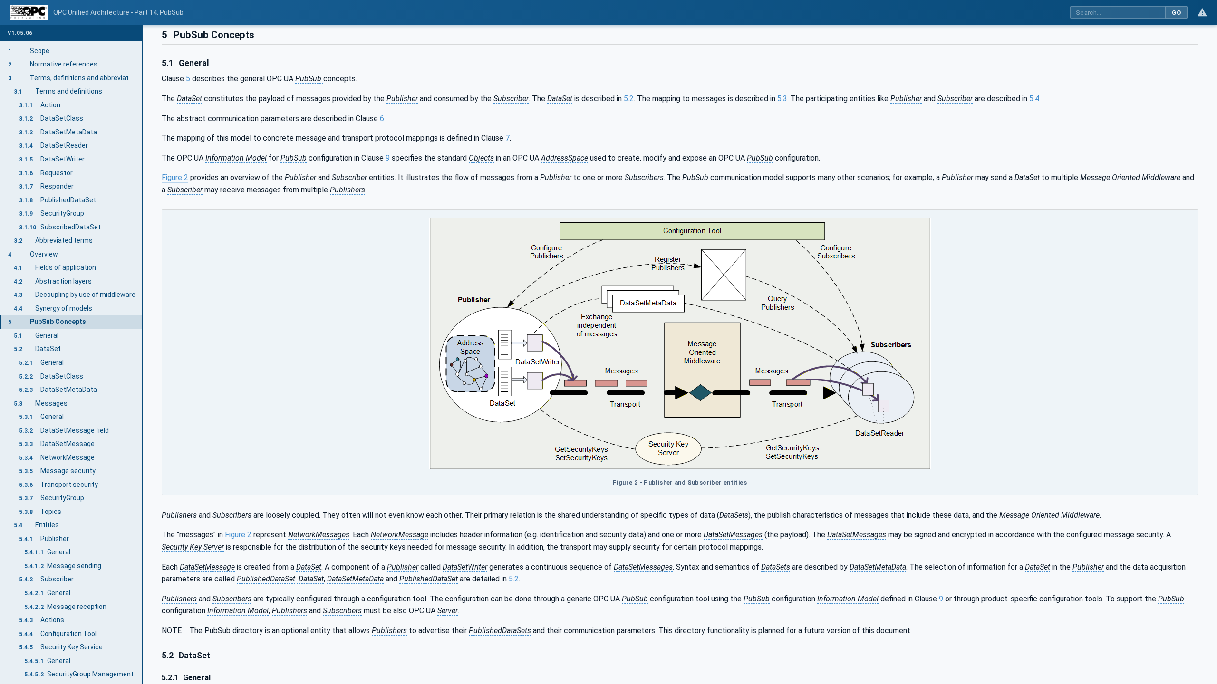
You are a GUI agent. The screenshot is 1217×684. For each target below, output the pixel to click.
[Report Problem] (1202, 12)
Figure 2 (175, 177)
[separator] (142, 354)
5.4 (1034, 98)
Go (1176, 12)
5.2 (629, 98)
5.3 (782, 98)
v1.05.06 (20, 33)
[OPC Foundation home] (29, 12)
